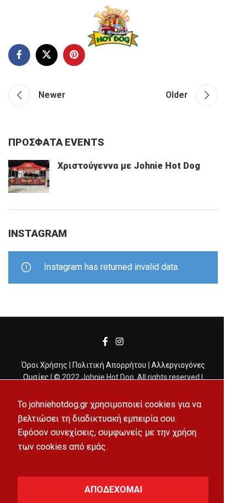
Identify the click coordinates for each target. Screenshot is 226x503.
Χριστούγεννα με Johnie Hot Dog (129, 166)
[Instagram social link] (119, 342)
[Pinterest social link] (74, 55)
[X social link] (47, 55)
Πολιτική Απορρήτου (109, 365)
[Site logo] (113, 25)
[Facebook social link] (19, 55)
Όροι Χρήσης (44, 365)
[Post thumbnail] (28, 176)
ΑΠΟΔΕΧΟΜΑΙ (113, 489)
